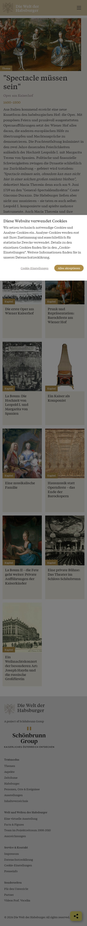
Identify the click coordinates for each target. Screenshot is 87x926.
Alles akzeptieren (69, 268)
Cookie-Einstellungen (34, 268)
